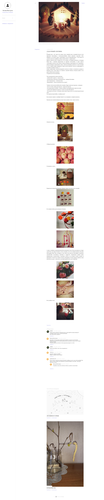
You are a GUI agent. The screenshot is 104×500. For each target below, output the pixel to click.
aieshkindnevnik (53, 358)
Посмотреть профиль (7, 12)
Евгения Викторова (53, 338)
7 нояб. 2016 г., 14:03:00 (62, 338)
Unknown (52, 352)
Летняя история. (53, 416)
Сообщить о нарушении (7, 23)
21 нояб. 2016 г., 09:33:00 (60, 358)
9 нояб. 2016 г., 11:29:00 (57, 346)
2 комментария (54, 417)
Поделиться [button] (37, 49)
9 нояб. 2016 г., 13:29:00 (58, 352)
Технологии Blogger (60, 496)
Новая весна (51, 488)
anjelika (51, 330)
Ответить (51, 336)
